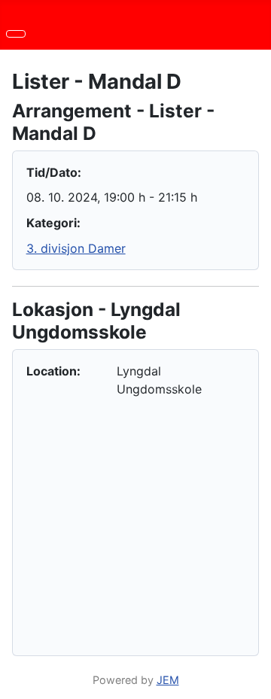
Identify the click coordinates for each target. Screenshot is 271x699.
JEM (168, 679)
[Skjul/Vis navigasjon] (16, 34)
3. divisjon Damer (76, 248)
